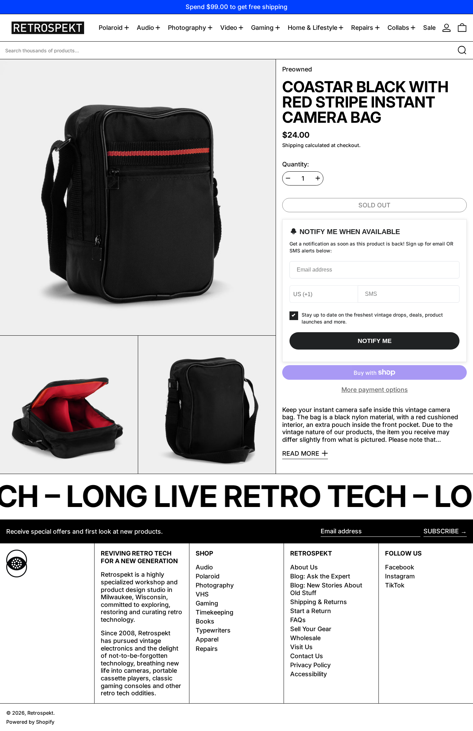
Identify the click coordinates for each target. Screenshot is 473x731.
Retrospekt (40, 713)
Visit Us (301, 647)
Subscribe (441, 531)
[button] (462, 27)
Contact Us (306, 656)
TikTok (394, 585)
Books (205, 621)
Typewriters (213, 630)
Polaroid (208, 576)
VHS (202, 594)
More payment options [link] (374, 389)
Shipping (293, 145)
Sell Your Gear (310, 629)
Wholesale (305, 638)
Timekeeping (214, 612)
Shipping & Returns (318, 601)
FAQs (298, 620)
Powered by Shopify (30, 722)
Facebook (399, 567)
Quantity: (295, 164)
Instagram (400, 576)
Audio (204, 567)
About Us (304, 567)
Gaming (207, 603)
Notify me (375, 340)
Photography (215, 585)
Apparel (207, 639)
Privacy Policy (310, 665)
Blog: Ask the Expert (320, 576)
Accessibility (308, 674)
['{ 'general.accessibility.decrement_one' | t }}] (288, 178)
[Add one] (317, 178)
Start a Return (310, 610)
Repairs (207, 648)
